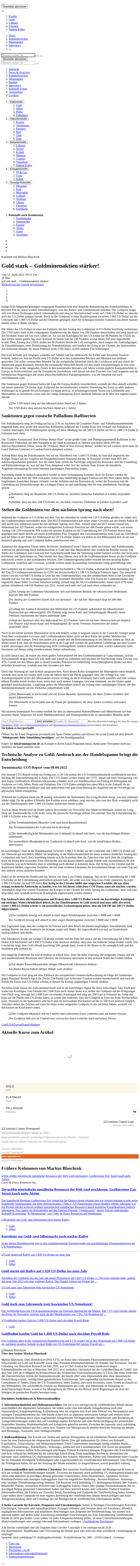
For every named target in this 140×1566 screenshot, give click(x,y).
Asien (19, 231)
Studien (13, 82)
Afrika (20, 228)
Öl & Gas (21, 172)
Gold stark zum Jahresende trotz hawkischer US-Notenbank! (47, 1304)
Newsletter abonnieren (14, 6)
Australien (22, 234)
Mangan (21, 155)
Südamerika (23, 221)
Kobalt (20, 152)
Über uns (14, 1543)
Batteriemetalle (18, 142)
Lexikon (13, 95)
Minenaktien (16, 42)
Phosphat (21, 186)
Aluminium (22, 125)
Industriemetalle (18, 118)
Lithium (13, 22)
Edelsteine (22, 208)
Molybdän (22, 192)
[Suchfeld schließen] (37, 56)
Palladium (22, 115)
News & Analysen (19, 72)
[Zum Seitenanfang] (2, 1563)
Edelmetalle (16, 101)
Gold (12, 19)
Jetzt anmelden (45, 721)
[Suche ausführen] (41, 56)
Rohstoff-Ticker (18, 88)
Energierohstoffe (19, 169)
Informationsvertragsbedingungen (70, 725)
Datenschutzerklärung (37, 725)
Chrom (20, 202)
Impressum (15, 1546)
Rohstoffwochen (18, 38)
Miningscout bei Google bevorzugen (22, 284)
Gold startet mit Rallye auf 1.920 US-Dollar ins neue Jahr (44, 1271)
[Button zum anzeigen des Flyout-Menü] (2, 4)
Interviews (15, 45)
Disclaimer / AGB (10, 725)
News (12, 35)
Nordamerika (23, 218)
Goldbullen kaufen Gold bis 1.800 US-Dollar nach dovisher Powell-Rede (55, 1334)
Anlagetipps (16, 92)
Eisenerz (14, 26)
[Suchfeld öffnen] (10, 49)
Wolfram (21, 199)
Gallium (20, 195)
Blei (18, 132)
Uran (19, 175)
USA (10, 1024)
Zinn (19, 138)
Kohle (19, 178)
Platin (19, 111)
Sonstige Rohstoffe (20, 182)
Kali (18, 189)
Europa (20, 224)
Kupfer (13, 16)
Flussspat (21, 205)
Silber (19, 108)
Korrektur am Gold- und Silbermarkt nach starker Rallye (44, 1236)
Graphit (20, 158)
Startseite (14, 69)
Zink (19, 135)
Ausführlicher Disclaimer (97, 1521)
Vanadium (22, 162)
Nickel (20, 148)
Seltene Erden (17, 29)
